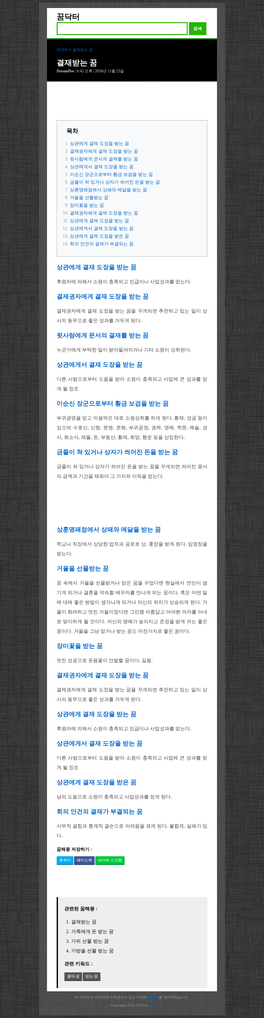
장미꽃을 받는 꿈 (87, 205)
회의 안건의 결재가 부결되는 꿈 (102, 243)
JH (151, 1005)
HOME (62, 50)
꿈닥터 (68, 17)
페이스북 (84, 860)
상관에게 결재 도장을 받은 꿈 (99, 236)
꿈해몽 (153, 997)
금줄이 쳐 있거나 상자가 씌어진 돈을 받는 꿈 (115, 182)
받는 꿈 (91, 976)
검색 (197, 28)
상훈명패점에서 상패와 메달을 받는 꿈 (108, 189)
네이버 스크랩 (110, 860)
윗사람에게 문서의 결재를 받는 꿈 (104, 159)
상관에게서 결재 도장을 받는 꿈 (102, 166)
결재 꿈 (73, 976)
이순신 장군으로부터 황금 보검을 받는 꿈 (111, 174)
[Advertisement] (132, 102)
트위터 (65, 860)
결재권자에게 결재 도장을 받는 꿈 (104, 151)
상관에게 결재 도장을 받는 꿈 (99, 143)
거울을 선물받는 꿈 (89, 197)
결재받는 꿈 (82, 50)
